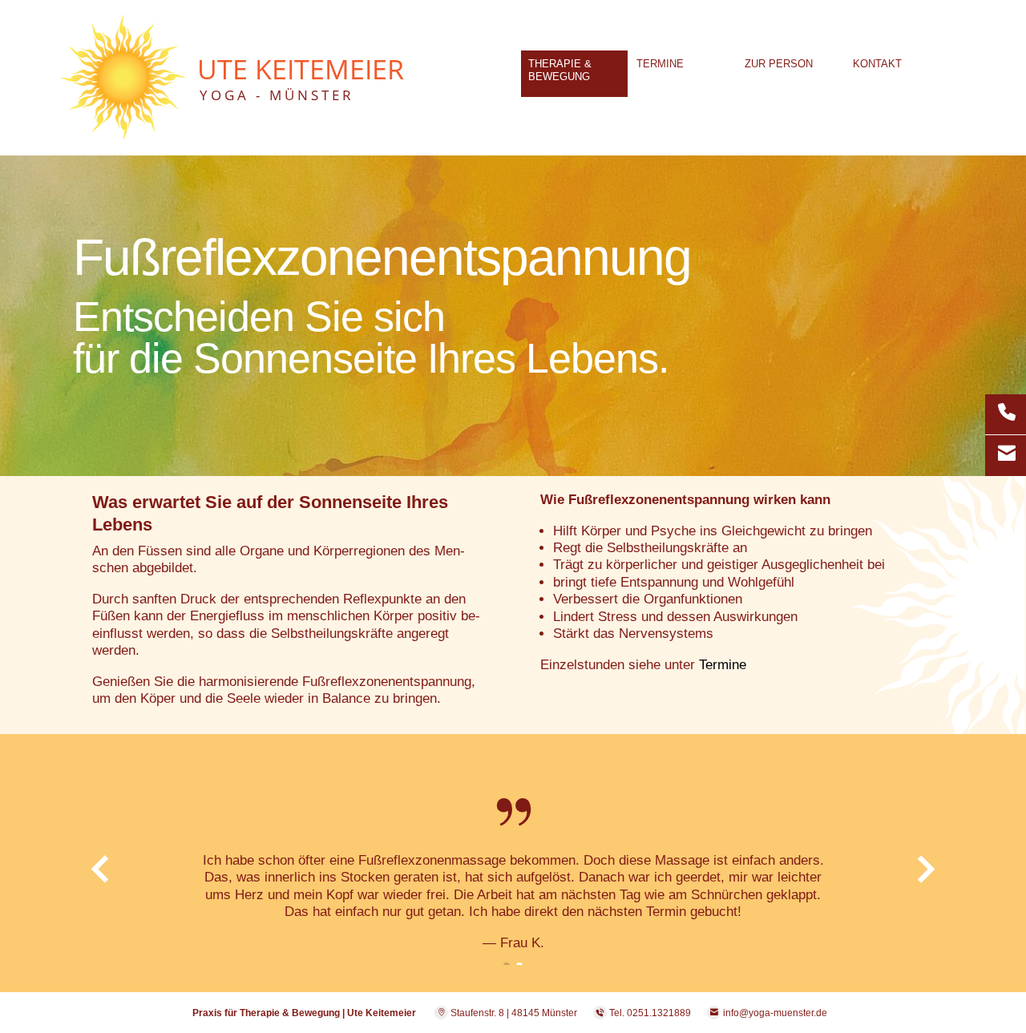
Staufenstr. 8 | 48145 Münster (512, 1013)
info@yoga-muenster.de (775, 1013)
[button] (91, 901)
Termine (722, 664)
